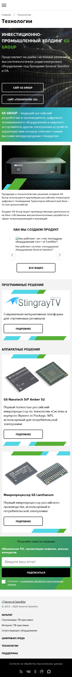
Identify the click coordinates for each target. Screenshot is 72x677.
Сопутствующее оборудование (19, 630)
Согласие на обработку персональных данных (36, 663)
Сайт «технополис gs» (23, 99)
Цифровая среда (13, 638)
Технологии (10, 645)
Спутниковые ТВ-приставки (17, 619)
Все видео (36, 267)
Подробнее (23, 328)
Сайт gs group (22, 87)
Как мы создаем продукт (36, 230)
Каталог (7, 614)
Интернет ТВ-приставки (15, 625)
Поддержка (10, 653)
